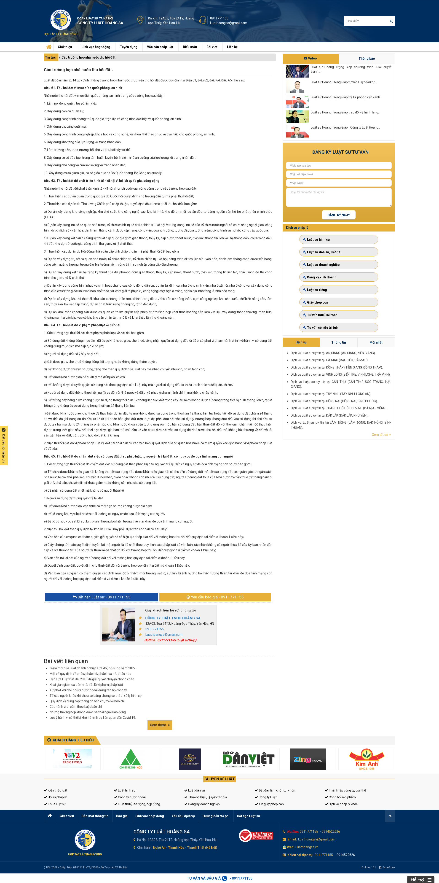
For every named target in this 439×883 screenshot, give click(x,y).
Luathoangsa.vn (307, 847)
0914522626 (331, 831)
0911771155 (219, 18)
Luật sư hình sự (318, 239)
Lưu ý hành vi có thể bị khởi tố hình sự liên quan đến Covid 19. (93, 717)
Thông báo (367, 58)
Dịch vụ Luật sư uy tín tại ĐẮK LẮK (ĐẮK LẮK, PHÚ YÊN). (329, 415)
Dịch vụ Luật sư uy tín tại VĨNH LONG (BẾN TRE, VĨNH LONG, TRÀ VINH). (341, 374)
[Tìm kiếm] (391, 21)
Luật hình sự (126, 790)
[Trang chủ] (48, 45)
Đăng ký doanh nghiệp (203, 804)
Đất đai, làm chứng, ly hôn (276, 790)
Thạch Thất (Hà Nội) (202, 847)
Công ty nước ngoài (131, 797)
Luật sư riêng (317, 290)
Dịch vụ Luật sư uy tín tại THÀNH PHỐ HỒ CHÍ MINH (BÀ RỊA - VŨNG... (339, 408)
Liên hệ (232, 47)
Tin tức (50, 57)
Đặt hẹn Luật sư (248, 816)
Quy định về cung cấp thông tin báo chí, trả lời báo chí (87, 701)
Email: (292, 839)
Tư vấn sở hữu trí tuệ (322, 327)
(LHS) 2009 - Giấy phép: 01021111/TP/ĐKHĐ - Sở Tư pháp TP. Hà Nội (85, 867)
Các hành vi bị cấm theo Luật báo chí (76, 706)
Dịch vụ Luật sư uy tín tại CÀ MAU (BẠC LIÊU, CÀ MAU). (329, 360)
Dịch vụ (301, 342)
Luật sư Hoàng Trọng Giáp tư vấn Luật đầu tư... (344, 82)
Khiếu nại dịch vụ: (300, 855)
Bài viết (211, 47)
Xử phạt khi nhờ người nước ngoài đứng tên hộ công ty (88, 690)
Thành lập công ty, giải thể (347, 790)
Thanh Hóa (176, 847)
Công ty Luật (267, 797)
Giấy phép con (317, 302)
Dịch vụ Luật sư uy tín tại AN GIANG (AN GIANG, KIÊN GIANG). (333, 353)
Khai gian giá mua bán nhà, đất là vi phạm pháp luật (86, 684)
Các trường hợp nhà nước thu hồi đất (88, 57)
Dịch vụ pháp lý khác (343, 804)
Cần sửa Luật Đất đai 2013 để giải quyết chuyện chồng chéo (92, 679)
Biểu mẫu (190, 47)
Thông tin (338, 342)
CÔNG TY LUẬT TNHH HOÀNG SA (173, 618)
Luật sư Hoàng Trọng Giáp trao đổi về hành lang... (345, 112)
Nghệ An (159, 847)
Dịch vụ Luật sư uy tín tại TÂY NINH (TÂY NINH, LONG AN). (331, 394)
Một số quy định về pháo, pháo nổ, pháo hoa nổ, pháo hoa (90, 674)
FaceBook (389, 867)
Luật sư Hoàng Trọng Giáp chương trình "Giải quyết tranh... (351, 69)
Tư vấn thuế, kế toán (322, 315)
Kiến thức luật (57, 790)
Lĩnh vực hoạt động (96, 47)
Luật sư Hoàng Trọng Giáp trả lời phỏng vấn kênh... (346, 97)
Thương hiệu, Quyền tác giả (207, 797)
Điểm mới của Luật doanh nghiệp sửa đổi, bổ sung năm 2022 (93, 668)
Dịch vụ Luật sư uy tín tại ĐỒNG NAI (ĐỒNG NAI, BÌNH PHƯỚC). (334, 401)
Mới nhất (376, 342)
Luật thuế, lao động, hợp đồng (138, 804)
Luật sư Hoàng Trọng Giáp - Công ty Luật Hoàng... (345, 127)
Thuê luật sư (56, 804)
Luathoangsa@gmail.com (228, 23)
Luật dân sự (196, 790)
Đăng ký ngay (339, 215)
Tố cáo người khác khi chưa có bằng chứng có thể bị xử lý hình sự (96, 695)
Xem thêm (158, 725)
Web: (290, 847)
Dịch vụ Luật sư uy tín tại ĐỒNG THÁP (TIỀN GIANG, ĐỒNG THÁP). (337, 367)
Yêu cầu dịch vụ (183, 816)
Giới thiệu (65, 47)
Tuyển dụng (128, 47)
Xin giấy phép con (271, 804)
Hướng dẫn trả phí (216, 816)
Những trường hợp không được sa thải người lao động (88, 712)
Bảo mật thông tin (95, 816)
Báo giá (122, 816)
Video (312, 58)
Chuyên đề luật (219, 779)
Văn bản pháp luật (160, 47)
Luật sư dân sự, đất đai (324, 252)
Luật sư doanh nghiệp (323, 265)
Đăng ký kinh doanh (321, 277)
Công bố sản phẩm (342, 797)
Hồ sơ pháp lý (57, 797)
